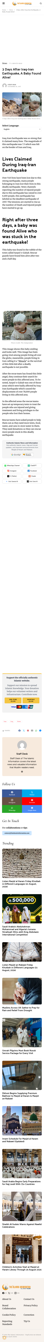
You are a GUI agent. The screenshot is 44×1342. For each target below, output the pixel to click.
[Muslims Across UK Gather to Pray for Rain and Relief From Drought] (22, 991)
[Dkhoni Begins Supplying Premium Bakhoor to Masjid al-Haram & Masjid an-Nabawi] (22, 1075)
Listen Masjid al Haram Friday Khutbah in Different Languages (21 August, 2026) (21, 883)
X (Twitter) (13, 476)
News (11, 10)
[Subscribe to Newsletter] (28, 454)
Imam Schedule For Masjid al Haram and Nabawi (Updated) (20, 1139)
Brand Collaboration (9, 1307)
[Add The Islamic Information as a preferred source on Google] (16, 454)
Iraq (11, 721)
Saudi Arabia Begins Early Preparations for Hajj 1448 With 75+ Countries (21, 1182)
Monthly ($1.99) (31, 700)
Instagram (13, 471)
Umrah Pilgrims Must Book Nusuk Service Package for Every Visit (19, 1051)
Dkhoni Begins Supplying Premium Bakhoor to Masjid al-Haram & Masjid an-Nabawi (20, 1095)
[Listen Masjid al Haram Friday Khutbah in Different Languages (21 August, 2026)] (22, 863)
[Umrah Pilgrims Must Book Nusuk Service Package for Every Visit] (22, 1032)
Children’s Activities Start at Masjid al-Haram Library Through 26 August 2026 (22, 1268)
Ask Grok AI (34, 481)
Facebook (33, 471)
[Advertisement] (22, 40)
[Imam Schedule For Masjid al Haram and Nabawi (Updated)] (22, 1121)
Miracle (22, 361)
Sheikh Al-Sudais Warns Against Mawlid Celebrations (22, 1225)
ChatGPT (33, 465)
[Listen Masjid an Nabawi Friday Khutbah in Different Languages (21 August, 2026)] (22, 952)
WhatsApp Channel (13, 465)
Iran (5, 721)
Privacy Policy (31, 1305)
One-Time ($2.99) (13, 700)
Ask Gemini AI (13, 481)
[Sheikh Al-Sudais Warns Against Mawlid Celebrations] (22, 1206)
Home (4, 10)
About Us (6, 1299)
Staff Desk (12, 84)
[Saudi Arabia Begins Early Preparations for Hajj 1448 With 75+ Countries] (22, 1163)
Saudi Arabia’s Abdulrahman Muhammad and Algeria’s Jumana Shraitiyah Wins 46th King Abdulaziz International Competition (20, 930)
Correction (29, 1315)
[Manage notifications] (4, 1337)
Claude (33, 476)
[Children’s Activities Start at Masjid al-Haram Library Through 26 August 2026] (22, 1249)
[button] (3, 3)
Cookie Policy (9, 1315)
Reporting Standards (7, 1322)
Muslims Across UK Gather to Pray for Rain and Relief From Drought (20, 1008)
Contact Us (29, 1299)
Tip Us (27, 1321)
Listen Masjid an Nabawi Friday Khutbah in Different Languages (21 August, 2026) (20, 967)
